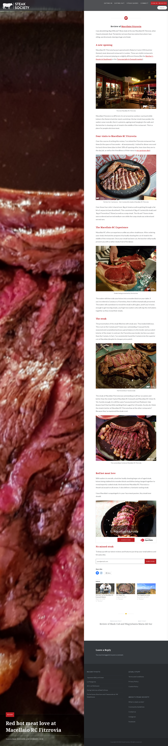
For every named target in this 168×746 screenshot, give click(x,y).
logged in (107, 655)
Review (10, 714)
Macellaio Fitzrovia (131, 26)
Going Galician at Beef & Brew (97, 690)
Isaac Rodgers (18, 739)
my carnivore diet (143, 150)
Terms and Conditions (136, 677)
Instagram (132, 717)
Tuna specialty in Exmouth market (129, 59)
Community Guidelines (136, 707)
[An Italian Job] (125, 588)
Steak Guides (132, 3)
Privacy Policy (133, 681)
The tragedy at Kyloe (143, 595)
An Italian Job (120, 595)
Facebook (132, 721)
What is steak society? (136, 702)
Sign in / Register (158, 3)
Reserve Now (126, 540)
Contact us (132, 712)
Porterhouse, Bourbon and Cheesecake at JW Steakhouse (102, 695)
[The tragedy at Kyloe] (146, 588)
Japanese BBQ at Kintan (95, 677)
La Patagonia (91, 682)
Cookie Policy (133, 686)
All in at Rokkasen (93, 686)
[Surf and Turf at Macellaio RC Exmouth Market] (105, 588)
